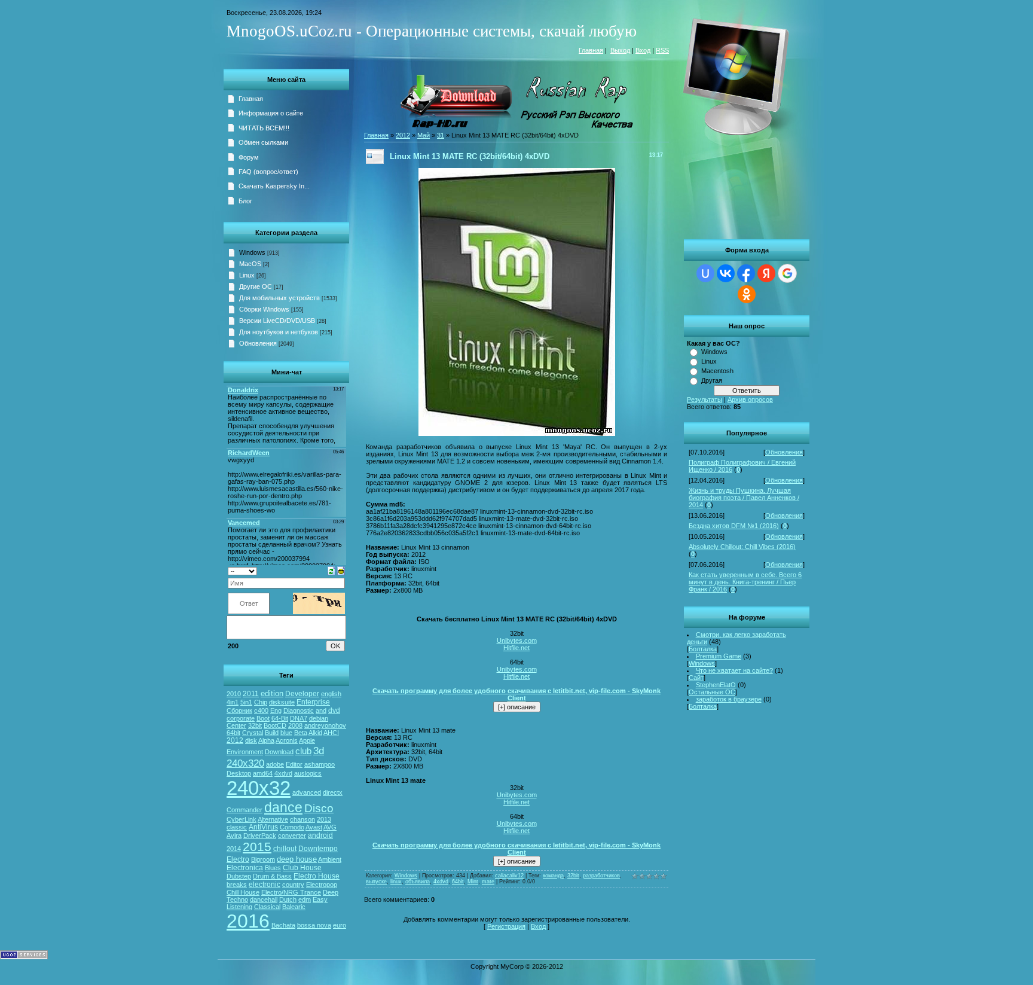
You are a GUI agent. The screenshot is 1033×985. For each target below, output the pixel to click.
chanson (302, 819)
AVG (330, 827)
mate (488, 882)
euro (339, 925)
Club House (302, 868)
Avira (234, 835)
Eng (276, 710)
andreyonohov (325, 725)
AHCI (331, 732)
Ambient (329, 859)
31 (440, 135)
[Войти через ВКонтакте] (726, 273)
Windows (714, 351)
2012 (235, 740)
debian (318, 718)
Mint (472, 882)
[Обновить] (331, 570)
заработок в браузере (729, 699)
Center (236, 725)
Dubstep (239, 876)
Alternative (273, 819)
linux (396, 882)
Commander (244, 809)
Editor (294, 764)
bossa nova (314, 925)
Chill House (243, 892)
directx (333, 792)
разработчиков (601, 876)
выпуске (376, 882)
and (321, 710)
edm (304, 899)
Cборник (239, 710)
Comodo (292, 827)
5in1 (246, 702)
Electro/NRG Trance (291, 892)
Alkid (315, 732)
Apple (307, 740)
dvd (334, 710)
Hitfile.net (516, 647)
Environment (245, 751)
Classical (267, 906)
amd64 (263, 773)
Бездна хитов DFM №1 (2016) (734, 525)
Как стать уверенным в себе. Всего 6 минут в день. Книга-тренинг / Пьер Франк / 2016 (745, 582)
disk (251, 740)
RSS (662, 50)
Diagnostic (298, 710)
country (293, 884)
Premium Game (718, 656)
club (303, 751)
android (320, 835)
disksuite (282, 702)
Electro (238, 859)
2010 (234, 693)
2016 (248, 921)
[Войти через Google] (787, 273)
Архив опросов (750, 399)
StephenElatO (716, 684)
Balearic (293, 906)
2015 (257, 847)
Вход (642, 50)
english (331, 693)
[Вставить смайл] (341, 570)
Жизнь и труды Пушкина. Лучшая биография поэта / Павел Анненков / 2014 (744, 497)
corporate (241, 718)
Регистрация (506, 926)
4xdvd (283, 773)
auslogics (308, 773)
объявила (417, 882)
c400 (261, 710)
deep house (297, 859)
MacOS (250, 263)
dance (283, 807)
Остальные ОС (712, 692)
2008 (295, 725)
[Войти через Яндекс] (766, 273)
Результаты (704, 399)
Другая (711, 380)
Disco (319, 808)
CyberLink (241, 819)
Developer (302, 694)
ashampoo (319, 764)
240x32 (259, 788)
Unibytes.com (517, 640)
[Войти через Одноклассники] (747, 294)
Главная (591, 50)
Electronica (245, 868)
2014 (234, 848)
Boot (263, 718)
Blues (273, 867)
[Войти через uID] (705, 273)
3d (318, 751)
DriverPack (259, 835)
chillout (285, 848)
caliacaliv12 (509, 876)
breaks (237, 884)
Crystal (252, 732)
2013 (324, 819)
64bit (233, 732)
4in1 (233, 702)
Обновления (784, 452)
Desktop (239, 773)
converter (292, 835)
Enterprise (313, 702)
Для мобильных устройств (279, 297)
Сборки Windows (264, 309)
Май (423, 135)
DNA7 (298, 718)
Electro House (317, 876)
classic (237, 827)
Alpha (266, 740)
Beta (300, 732)
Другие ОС (255, 286)
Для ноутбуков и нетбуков (278, 332)
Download (279, 751)
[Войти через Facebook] (746, 273)
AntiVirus (263, 827)
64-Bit (279, 718)
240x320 (245, 763)
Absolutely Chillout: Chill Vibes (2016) (742, 546)
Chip (260, 702)
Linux (709, 361)
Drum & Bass (272, 876)
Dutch (288, 899)
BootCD (275, 725)
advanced (306, 792)
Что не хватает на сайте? (734, 670)
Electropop (321, 884)
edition (272, 693)
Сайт (696, 677)
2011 (251, 694)
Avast (313, 827)
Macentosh (717, 370)
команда (553, 876)
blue (286, 732)
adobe (275, 764)
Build (272, 732)
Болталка (703, 648)
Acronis (287, 740)
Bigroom (263, 859)
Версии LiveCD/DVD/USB (277, 320)
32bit (255, 725)
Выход (620, 50)
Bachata (283, 925)
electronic (264, 884)
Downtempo (318, 848)
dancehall (263, 899)
